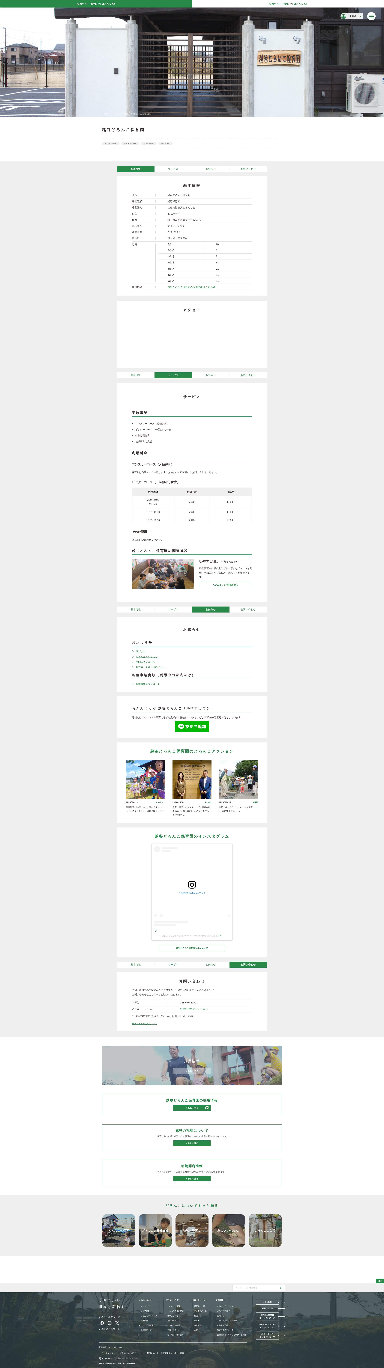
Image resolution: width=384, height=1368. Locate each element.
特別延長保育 (149, 143)
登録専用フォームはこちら (110, 1347)
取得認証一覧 (146, 1330)
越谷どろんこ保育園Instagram (200, 948)
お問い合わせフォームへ (194, 1009)
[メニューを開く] (371, 16)
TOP (106, 114)
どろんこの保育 (173, 1306)
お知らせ (211, 169)
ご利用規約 (150, 1353)
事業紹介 (197, 1325)
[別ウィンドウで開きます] (192, 729)
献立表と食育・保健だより (150, 667)
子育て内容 (171, 1330)
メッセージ (145, 1306)
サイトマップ (107, 1353)
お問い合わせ (248, 169)
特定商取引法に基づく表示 (172, 1353)
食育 (196, 1330)
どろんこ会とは (145, 1300)
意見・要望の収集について (144, 1023)
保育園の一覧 (199, 1306)
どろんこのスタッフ (149, 1316)
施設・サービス (199, 1300)
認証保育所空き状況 (225, 1330)
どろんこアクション (225, 1306)
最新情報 (219, 1300)
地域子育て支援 (130, 143)
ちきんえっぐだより (147, 656)
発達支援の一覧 (200, 1311)
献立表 (197, 1321)
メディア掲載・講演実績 (227, 1321)
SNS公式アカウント (109, 1329)
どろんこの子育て (173, 1300)
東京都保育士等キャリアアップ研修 (231, 1335)
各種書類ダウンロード (148, 684)
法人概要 (144, 1321)
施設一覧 (197, 1316)
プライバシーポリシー (129, 1353)
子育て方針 (145, 1311)
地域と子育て (172, 1316)
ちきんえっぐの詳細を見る (225, 585)
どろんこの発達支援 (175, 1311)
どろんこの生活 (173, 1325)
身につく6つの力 (174, 1321)
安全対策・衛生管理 (175, 1335)
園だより (141, 651)
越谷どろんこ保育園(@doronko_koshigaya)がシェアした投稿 (192, 935)
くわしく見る (198, 1108)
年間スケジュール (145, 662)
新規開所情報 (222, 1325)
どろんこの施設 (121, 114)
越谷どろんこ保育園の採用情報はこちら (192, 287)
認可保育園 (165, 143)
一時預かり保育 (111, 143)
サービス (173, 169)
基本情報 (136, 169)
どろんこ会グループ (109, 1317)
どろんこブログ (223, 1311)
